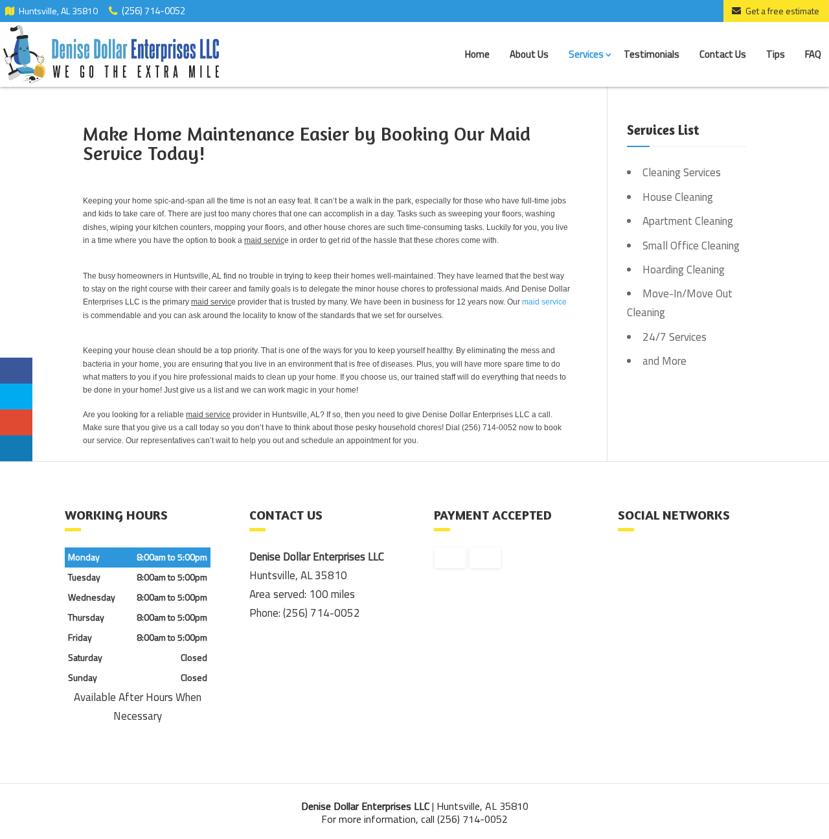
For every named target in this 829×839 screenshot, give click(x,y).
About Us (529, 54)
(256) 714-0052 (153, 9)
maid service (544, 301)
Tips (775, 54)
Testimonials (651, 54)
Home (477, 54)
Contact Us (722, 54)
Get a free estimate (782, 10)
